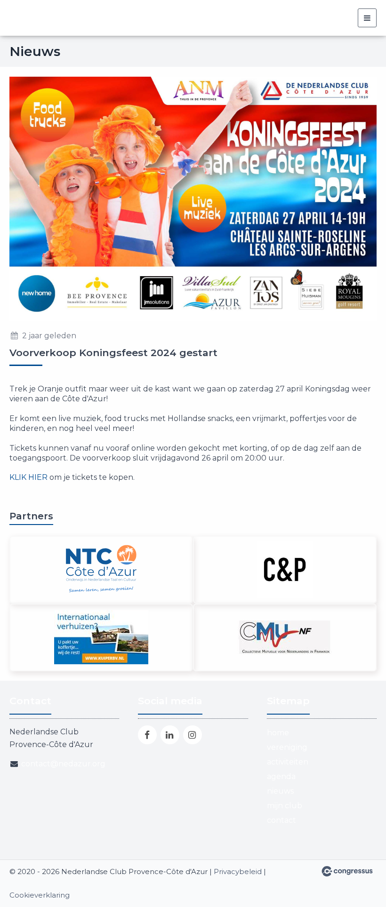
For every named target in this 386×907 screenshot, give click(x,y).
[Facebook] (147, 734)
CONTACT (281, 820)
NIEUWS (280, 791)
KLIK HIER (28, 477)
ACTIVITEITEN (287, 761)
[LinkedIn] (170, 734)
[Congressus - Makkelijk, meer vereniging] (347, 871)
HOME (278, 732)
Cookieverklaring (39, 895)
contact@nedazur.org (63, 763)
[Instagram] (192, 734)
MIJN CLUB (284, 805)
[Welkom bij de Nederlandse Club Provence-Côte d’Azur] (89, 18)
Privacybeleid (238, 871)
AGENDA (281, 776)
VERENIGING (287, 747)
